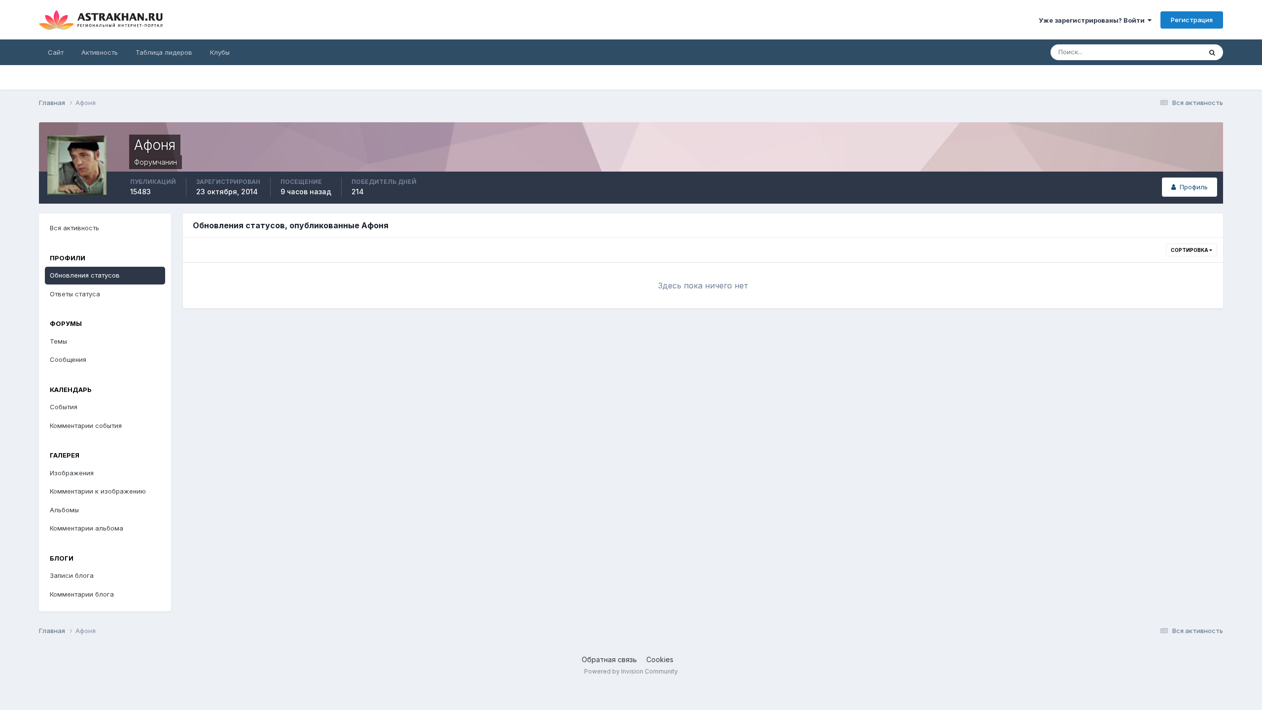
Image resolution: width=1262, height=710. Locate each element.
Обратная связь (609, 659)
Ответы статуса (75, 294)
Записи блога (72, 575)
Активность (99, 52)
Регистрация (1192, 20)
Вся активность (74, 228)
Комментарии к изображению (98, 491)
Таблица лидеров (164, 52)
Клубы (220, 52)
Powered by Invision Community (631, 671)
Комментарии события (86, 425)
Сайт (56, 52)
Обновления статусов (85, 275)
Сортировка (1190, 250)
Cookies (659, 659)
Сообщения (68, 359)
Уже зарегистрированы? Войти (1093, 20)
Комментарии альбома (86, 528)
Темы (58, 341)
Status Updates (1165, 52)
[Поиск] (1212, 52)
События (63, 407)
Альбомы (64, 510)
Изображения (72, 473)
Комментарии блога (82, 594)
